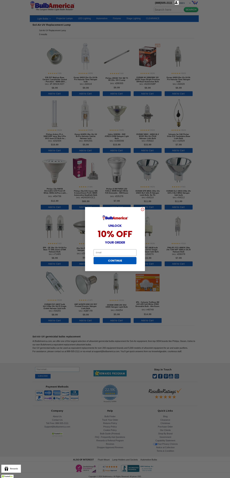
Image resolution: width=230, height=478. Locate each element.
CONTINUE (115, 260)
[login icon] (177, 3)
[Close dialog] (142, 209)
